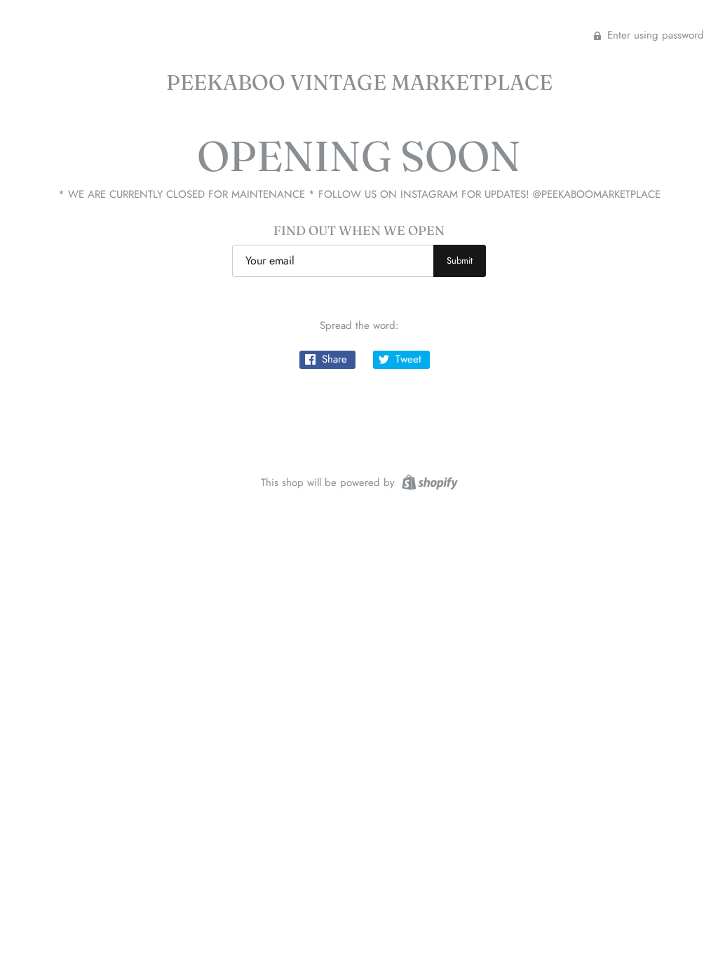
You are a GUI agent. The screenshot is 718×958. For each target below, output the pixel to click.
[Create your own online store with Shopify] (428, 481)
